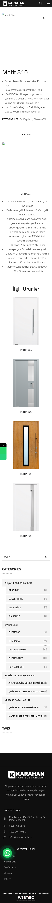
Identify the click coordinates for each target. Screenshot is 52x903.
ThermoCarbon (17, 649)
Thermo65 (40, 119)
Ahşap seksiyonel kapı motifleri (27, 683)
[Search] (46, 557)
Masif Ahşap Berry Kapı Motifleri (28, 716)
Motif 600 (26, 474)
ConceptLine (16, 599)
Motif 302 (26, 411)
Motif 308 (26, 536)
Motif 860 (26, 349)
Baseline (14, 590)
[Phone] (3, 457)
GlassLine (14, 616)
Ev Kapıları (26, 119)
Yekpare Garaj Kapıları (18, 700)
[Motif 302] (26, 383)
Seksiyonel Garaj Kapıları (20, 675)
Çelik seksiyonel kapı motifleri (26, 691)
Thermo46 (14, 632)
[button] (45, 18)
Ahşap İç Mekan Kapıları (18, 583)
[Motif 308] (26, 507)
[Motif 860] (26, 321)
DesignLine (15, 607)
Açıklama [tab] (26, 134)
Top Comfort (16, 667)
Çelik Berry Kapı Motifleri (24, 707)
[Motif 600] (26, 445)
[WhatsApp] (7, 853)
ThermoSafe (16, 658)
